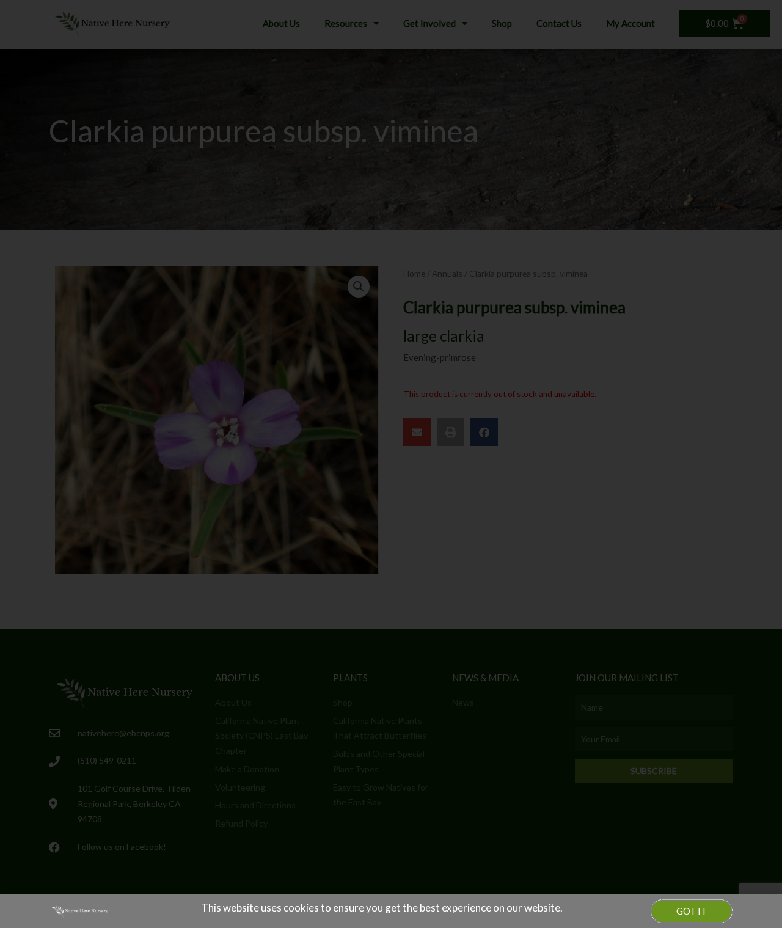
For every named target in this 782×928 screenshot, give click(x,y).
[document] (391, 464)
